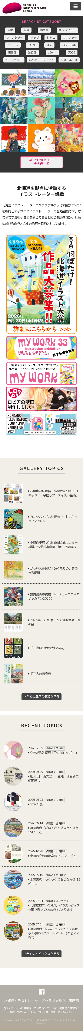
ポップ (35, 37)
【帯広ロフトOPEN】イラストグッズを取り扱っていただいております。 (54, 907)
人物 (10, 30)
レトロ (51, 37)
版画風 (12, 52)
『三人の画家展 (40, 674)
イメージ (12, 45)
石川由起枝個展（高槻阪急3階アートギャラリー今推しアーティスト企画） (54, 493)
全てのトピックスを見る (42, 954)
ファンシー (70, 37)
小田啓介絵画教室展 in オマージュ (53, 856)
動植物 (44, 30)
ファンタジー (14, 37)
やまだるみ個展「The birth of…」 (54, 753)
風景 (26, 30)
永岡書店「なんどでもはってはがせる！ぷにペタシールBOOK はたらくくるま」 (54, 933)
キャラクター (67, 30)
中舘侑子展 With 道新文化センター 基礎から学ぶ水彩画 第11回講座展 (54, 545)
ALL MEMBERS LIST (41, 162)
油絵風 (32, 52)
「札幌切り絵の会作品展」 (48, 648)
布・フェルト (14, 60)
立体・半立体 (69, 60)
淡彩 (49, 45)
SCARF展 (36, 804)
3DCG (71, 52)
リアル (32, 45)
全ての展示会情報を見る (42, 697)
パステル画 (69, 45)
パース (52, 52)
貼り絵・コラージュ (41, 60)
